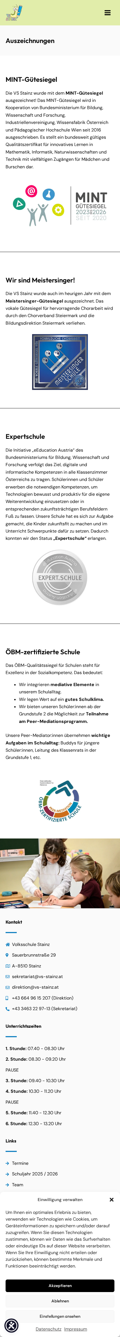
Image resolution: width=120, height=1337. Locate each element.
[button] (111, 1199)
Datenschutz (48, 1329)
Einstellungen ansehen (60, 1316)
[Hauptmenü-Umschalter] (107, 13)
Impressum (75, 1329)
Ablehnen (60, 1301)
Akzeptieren (60, 1285)
